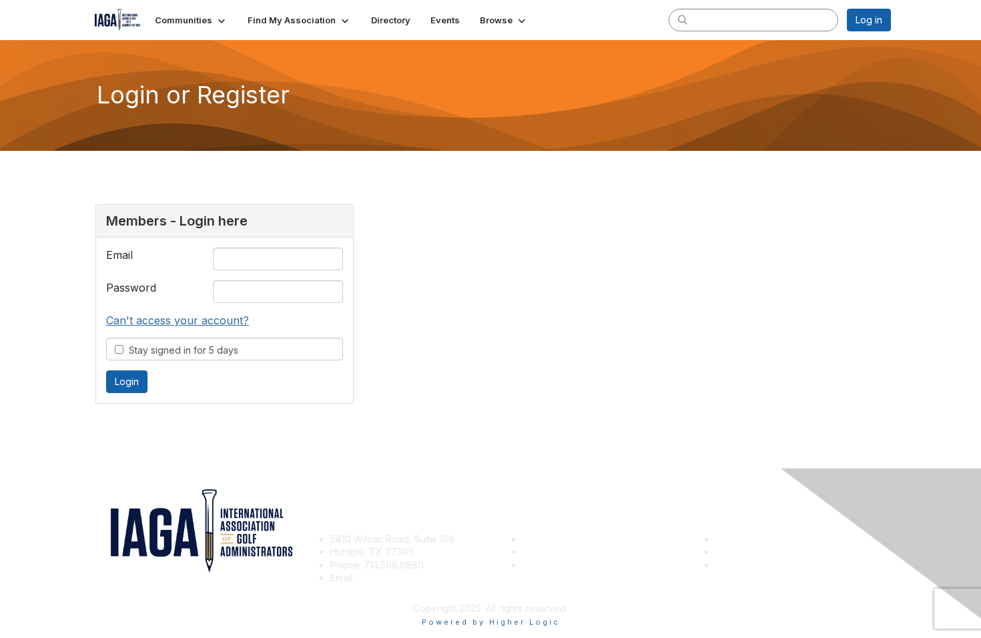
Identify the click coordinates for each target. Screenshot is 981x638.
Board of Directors (756, 551)
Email (119, 255)
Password (131, 287)
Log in (869, 19)
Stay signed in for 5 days (180, 350)
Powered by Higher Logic (491, 622)
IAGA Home (547, 565)
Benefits (541, 551)
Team (727, 565)
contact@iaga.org (396, 577)
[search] (683, 19)
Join (532, 539)
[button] (191, 20)
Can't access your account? (177, 320)
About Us (735, 539)
